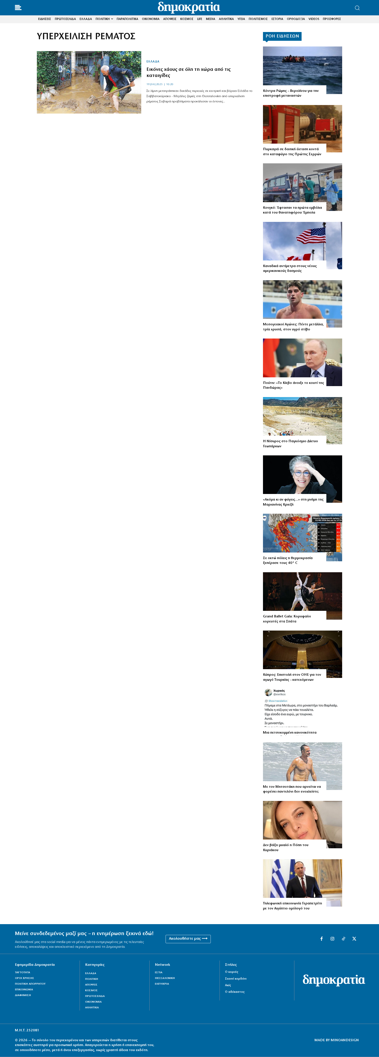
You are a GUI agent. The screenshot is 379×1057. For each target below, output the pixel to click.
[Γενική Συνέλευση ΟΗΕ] (302, 654)
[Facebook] (321, 939)
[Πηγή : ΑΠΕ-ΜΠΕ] (302, 70)
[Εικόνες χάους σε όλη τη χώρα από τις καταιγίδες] (89, 82)
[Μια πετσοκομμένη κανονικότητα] (302, 712)
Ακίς (228, 985)
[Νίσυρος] (302, 421)
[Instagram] (332, 939)
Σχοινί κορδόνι (236, 978)
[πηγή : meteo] (302, 537)
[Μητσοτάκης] (302, 766)
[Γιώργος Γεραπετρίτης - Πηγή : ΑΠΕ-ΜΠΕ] (302, 883)
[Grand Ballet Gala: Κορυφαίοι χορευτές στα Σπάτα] (302, 596)
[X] (354, 939)
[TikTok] (343, 939)
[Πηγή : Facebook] (302, 824)
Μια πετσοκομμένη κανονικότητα (289, 732)
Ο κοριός (231, 972)
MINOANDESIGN (345, 1040)
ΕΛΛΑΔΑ (153, 61)
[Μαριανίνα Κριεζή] (302, 479)
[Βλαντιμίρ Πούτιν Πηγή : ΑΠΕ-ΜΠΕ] (302, 362)
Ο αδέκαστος (235, 992)
